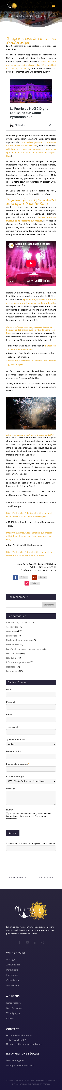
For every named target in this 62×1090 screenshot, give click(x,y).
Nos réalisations (14, 1008)
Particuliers (12, 969)
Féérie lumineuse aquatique (19, 640)
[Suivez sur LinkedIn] (35, 942)
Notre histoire (13, 1002)
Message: (11, 788)
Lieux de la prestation (17, 764)
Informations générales (17, 662)
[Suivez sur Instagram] (27, 583)
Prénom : (11, 702)
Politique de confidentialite (20, 1065)
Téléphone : (12, 727)
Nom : (9, 689)
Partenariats (12, 671)
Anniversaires (13, 964)
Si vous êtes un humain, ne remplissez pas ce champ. (30, 843)
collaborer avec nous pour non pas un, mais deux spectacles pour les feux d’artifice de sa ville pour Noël (31, 152)
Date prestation (14, 751)
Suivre (24, 577)
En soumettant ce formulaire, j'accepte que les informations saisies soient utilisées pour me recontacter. (29, 816)
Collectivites (12, 980)
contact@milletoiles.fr (20, 1035)
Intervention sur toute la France (25, 1044)
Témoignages (13, 1013)
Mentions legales (15, 1060)
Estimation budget (16, 776)
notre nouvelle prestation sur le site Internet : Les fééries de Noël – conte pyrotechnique (31, 65)
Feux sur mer (12, 658)
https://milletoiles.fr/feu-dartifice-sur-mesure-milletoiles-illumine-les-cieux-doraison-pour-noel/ (29, 536)
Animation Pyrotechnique (18, 622)
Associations (12, 627)
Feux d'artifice (45, 16)
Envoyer (13, 833)
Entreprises (11, 636)
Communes (31, 16)
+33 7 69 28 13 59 (16, 1039)
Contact (10, 1018)
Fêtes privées (12, 645)
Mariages (10, 667)
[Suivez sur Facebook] (15, 577)
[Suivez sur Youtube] (34, 577)
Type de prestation (16, 739)
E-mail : (10, 714)
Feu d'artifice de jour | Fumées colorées (25, 649)
